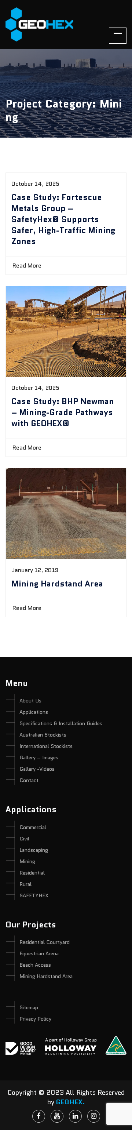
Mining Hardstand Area (57, 583)
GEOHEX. (70, 1102)
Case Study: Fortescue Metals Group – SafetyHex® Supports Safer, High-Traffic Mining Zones (63, 219)
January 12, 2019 (34, 570)
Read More (27, 265)
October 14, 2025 (35, 183)
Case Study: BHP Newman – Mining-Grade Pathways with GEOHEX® (62, 412)
